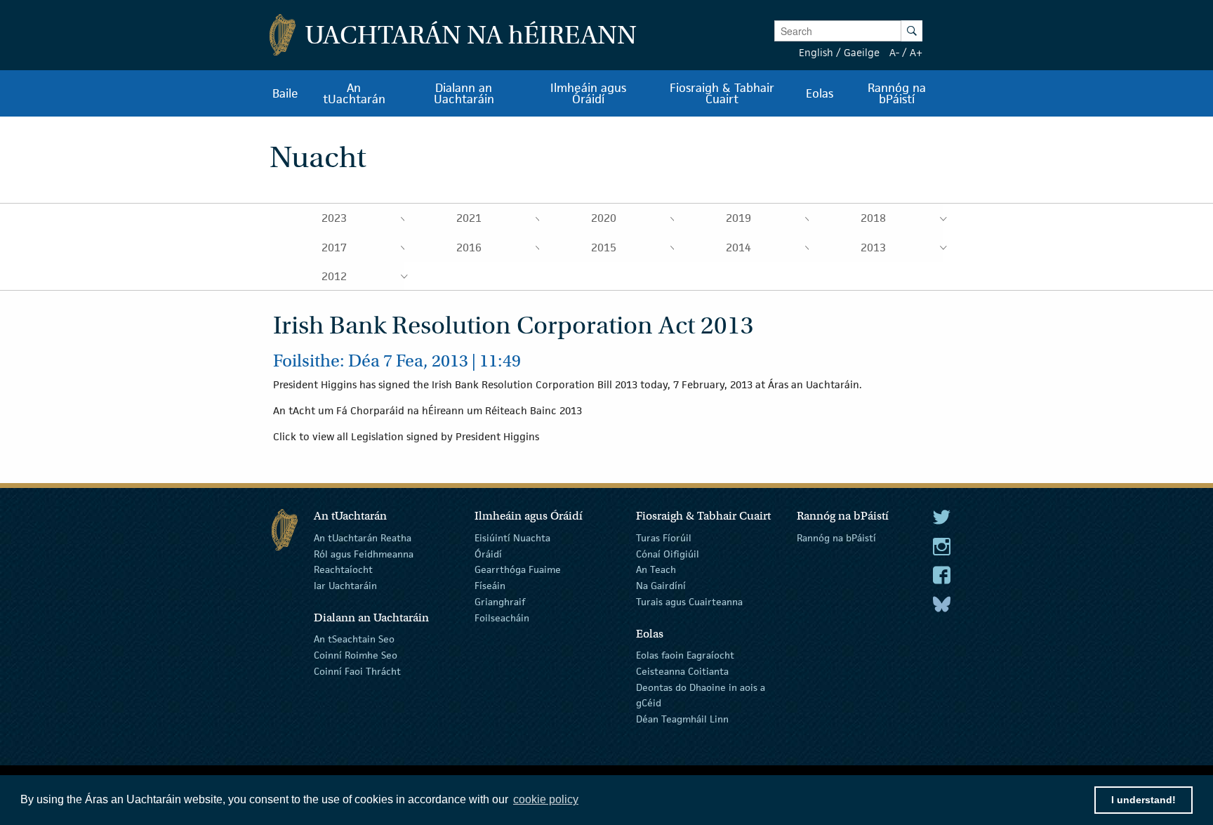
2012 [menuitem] (334, 276)
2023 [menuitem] (334, 218)
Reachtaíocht (343, 569)
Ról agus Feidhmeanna (363, 553)
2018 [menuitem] (873, 218)
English (816, 52)
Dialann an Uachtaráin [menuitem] (464, 93)
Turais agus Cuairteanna (689, 601)
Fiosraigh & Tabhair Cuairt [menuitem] (722, 93)
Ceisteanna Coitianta (682, 671)
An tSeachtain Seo (354, 639)
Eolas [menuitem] (819, 93)
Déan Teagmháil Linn (682, 719)
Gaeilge (862, 52)
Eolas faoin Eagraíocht (685, 655)
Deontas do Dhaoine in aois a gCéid (700, 694)
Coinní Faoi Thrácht (357, 671)
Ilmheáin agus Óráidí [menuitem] (588, 93)
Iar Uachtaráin (345, 585)
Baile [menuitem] (285, 93)
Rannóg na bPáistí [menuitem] (897, 93)
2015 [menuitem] (603, 247)
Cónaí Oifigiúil (667, 553)
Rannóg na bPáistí (836, 538)
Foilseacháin (502, 618)
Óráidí (488, 553)
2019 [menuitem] (738, 218)
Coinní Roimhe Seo (355, 655)
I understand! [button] (1143, 799)
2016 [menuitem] (469, 247)
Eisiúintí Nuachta (512, 538)
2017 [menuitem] (334, 247)
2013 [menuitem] (873, 247)
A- (894, 52)
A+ (916, 52)
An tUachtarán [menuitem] (354, 93)
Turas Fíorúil (663, 538)
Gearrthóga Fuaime (518, 569)
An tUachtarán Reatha (362, 538)
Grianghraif (500, 601)
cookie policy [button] (545, 799)
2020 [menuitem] (603, 218)
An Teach (656, 569)
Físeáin (490, 585)
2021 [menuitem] (469, 218)
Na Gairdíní (661, 585)
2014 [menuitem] (738, 247)
